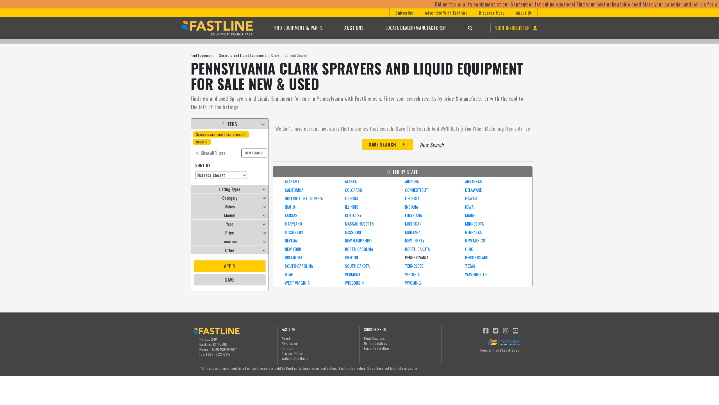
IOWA (469, 207)
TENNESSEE (414, 266)
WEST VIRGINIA (297, 283)
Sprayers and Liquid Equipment (242, 55)
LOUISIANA (413, 215)
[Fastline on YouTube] (516, 330)
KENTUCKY (353, 215)
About (286, 338)
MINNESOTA (474, 223)
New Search (254, 152)
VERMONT (353, 274)
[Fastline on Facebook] (486, 330)
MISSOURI (353, 232)
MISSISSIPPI (295, 232)
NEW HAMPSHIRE (358, 240)
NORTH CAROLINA (359, 249)
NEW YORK (293, 249)
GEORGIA (412, 198)
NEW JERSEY (414, 240)
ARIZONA (412, 181)
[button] (404, 12)
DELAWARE (473, 190)
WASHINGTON (476, 274)
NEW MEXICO (475, 240)
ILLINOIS (351, 207)
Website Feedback (295, 358)
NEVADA (291, 240)
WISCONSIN (354, 283)
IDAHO (290, 207)
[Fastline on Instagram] (506, 330)
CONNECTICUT (416, 190)
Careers (287, 348)
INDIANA (411, 207)
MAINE (470, 215)
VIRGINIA (412, 274)
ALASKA (351, 181)
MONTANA (412, 232)
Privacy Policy (292, 353)
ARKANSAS (473, 181)
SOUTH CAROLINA (299, 266)
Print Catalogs (374, 338)
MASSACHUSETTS (359, 223)
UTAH (289, 274)
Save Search (382, 144)
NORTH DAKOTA (417, 249)
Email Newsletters (377, 348)
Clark (275, 55)
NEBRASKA (473, 232)
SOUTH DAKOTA (357, 266)
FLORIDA (351, 198)
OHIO (469, 249)
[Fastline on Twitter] (496, 330)
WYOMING (413, 283)
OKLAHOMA (293, 257)
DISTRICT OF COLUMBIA (304, 198)
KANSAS (291, 215)
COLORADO (353, 190)
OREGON (351, 257)
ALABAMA (292, 181)
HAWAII (471, 198)
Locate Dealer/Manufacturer (415, 27)
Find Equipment (202, 55)
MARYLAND (293, 223)
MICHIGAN (413, 223)
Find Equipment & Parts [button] (298, 27)
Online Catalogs (375, 343)
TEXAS (470, 266)
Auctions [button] (354, 27)
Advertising (290, 343)
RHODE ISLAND (476, 257)
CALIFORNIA (294, 190)
